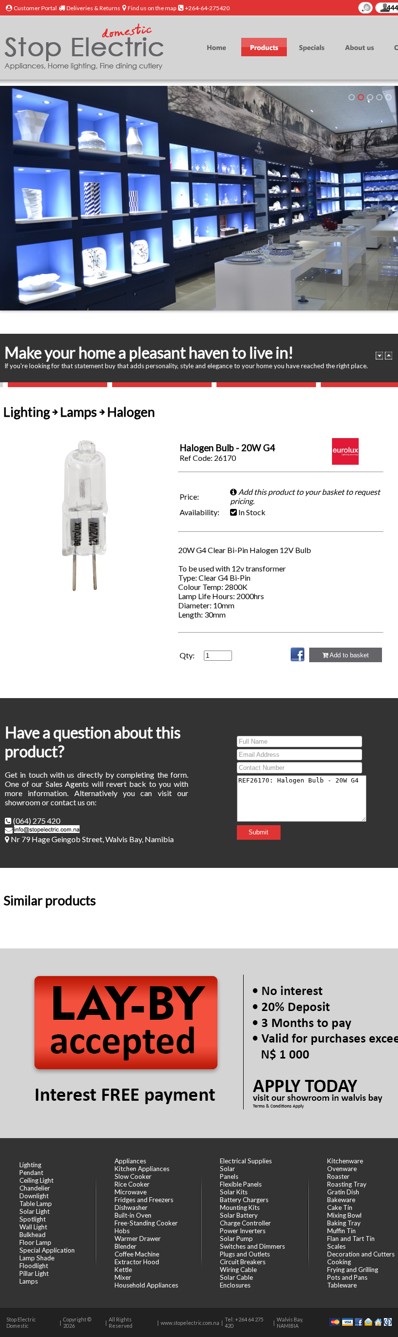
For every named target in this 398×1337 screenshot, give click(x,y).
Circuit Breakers (242, 1262)
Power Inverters (242, 1231)
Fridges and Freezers (144, 1200)
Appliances (130, 1161)
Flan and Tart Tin (351, 1238)
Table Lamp (35, 1203)
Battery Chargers (244, 1200)
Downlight (34, 1196)
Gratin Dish (343, 1192)
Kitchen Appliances (142, 1169)
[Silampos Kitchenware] (370, 97)
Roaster (338, 1176)
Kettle (123, 1269)
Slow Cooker (133, 1176)
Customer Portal (35, 8)
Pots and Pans (347, 1277)
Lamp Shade (36, 1258)
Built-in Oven (133, 1215)
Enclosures (235, 1285)
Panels (229, 1176)
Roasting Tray (346, 1184)
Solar (227, 1169)
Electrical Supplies (246, 1161)
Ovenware (342, 1169)
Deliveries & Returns (93, 8)
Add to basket (348, 655)
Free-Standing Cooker (146, 1223)
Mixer (123, 1277)
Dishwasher (131, 1207)
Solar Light (34, 1211)
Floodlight (33, 1266)
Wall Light (33, 1227)
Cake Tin (339, 1207)
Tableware (342, 1285)
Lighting (30, 1165)
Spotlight (32, 1219)
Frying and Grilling (352, 1269)
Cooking (339, 1262)
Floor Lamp (35, 1242)
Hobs (122, 1231)
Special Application (47, 1250)
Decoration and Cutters (361, 1254)
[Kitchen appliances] (379, 97)
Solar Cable (236, 1277)
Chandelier (34, 1188)
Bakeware (341, 1200)
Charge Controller (245, 1223)
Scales (336, 1246)
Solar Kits (234, 1192)
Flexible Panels (241, 1184)
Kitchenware (345, 1161)
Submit (258, 832)
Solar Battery (239, 1215)
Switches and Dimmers (252, 1246)
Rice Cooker (132, 1184)
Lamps (28, 1281)
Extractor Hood (137, 1262)
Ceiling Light (36, 1180)
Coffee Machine (137, 1254)
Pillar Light (34, 1273)
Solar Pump (236, 1238)
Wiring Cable (238, 1269)
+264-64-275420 (207, 8)
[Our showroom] (361, 97)
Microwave (131, 1192)
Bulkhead (32, 1235)
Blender (125, 1246)
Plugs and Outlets (245, 1254)
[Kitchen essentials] (351, 97)
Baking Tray (344, 1223)
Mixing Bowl (344, 1215)
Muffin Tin (341, 1231)
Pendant (31, 1172)
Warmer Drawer (138, 1238)
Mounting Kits (240, 1207)
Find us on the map (152, 8)
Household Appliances (146, 1285)
